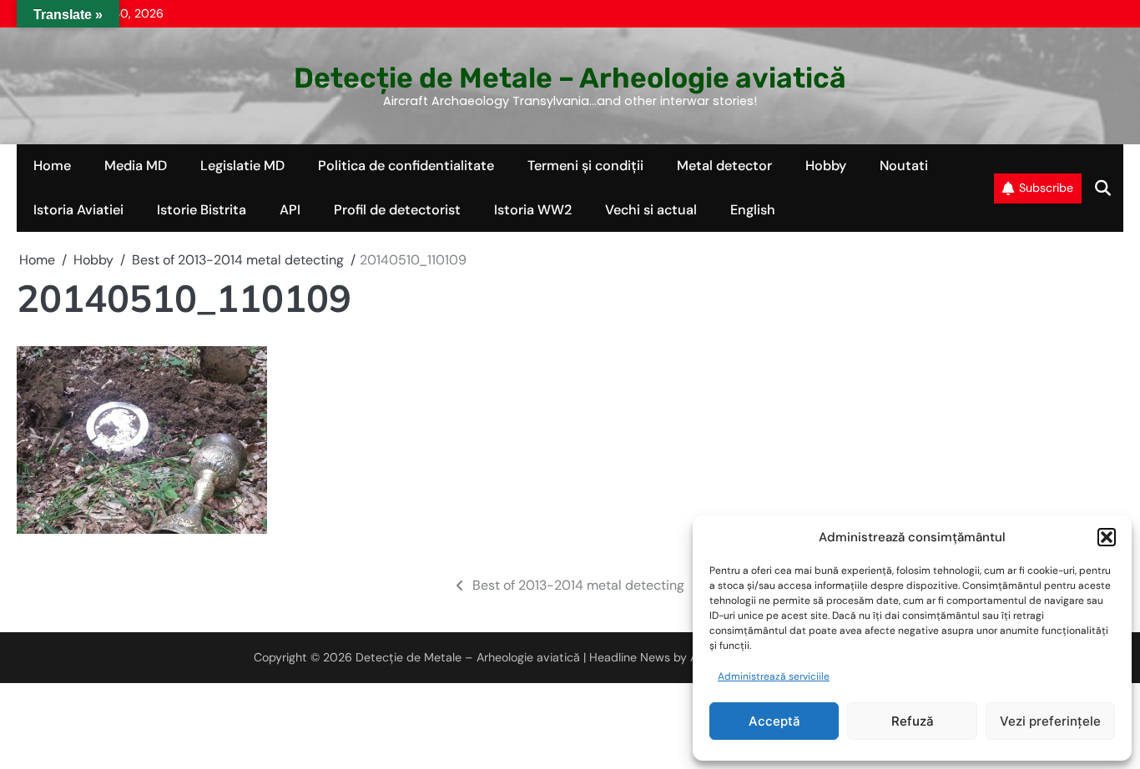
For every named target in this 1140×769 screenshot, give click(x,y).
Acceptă (774, 721)
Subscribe (1046, 187)
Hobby (825, 165)
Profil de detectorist (397, 210)
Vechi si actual (651, 210)
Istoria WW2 (533, 210)
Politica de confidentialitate (406, 165)
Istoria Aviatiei (78, 210)
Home (52, 165)
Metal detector (724, 165)
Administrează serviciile (774, 676)
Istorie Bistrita (201, 210)
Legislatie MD (242, 165)
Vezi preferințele (1050, 721)
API (290, 210)
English (752, 210)
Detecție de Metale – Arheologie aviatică (570, 77)
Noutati (904, 165)
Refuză (912, 721)
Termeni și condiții (585, 165)
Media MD (135, 165)
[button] (1106, 537)
